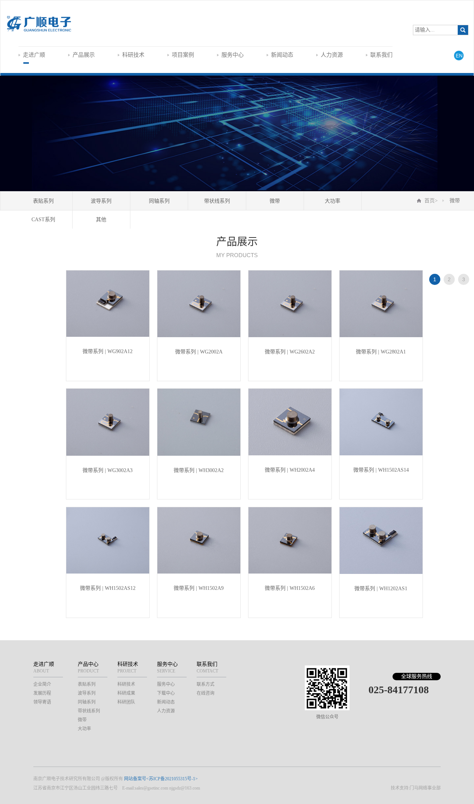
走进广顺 (34, 55)
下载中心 (166, 693)
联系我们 (381, 55)
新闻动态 (282, 55)
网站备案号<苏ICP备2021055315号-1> (161, 778)
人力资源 (332, 55)
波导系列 (101, 201)
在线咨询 (205, 693)
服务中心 (232, 55)
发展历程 (42, 693)
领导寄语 (42, 702)
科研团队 (126, 702)
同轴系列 (159, 201)
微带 (275, 201)
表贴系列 (43, 201)
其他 (101, 219)
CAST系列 (43, 219)
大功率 (332, 201)
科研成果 (126, 693)
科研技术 (133, 55)
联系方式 (205, 684)
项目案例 (183, 55)
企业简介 (42, 684)
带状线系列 (217, 201)
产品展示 (84, 55)
